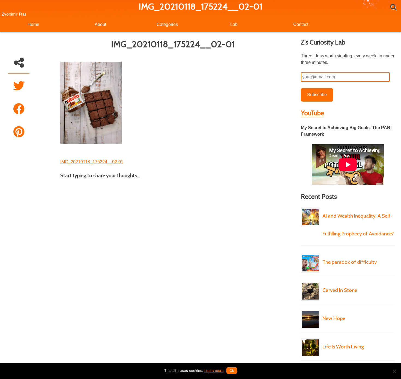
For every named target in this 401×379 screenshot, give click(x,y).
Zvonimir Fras (14, 14)
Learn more (214, 370)
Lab (234, 24)
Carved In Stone (339, 290)
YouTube (312, 113)
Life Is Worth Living (343, 347)
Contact (300, 24)
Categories (167, 24)
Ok (232, 371)
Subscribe (317, 94)
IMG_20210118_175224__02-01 (91, 161)
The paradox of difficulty (349, 262)
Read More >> (339, 250)
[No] (394, 371)
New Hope (333, 318)
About (100, 24)
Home (33, 24)
